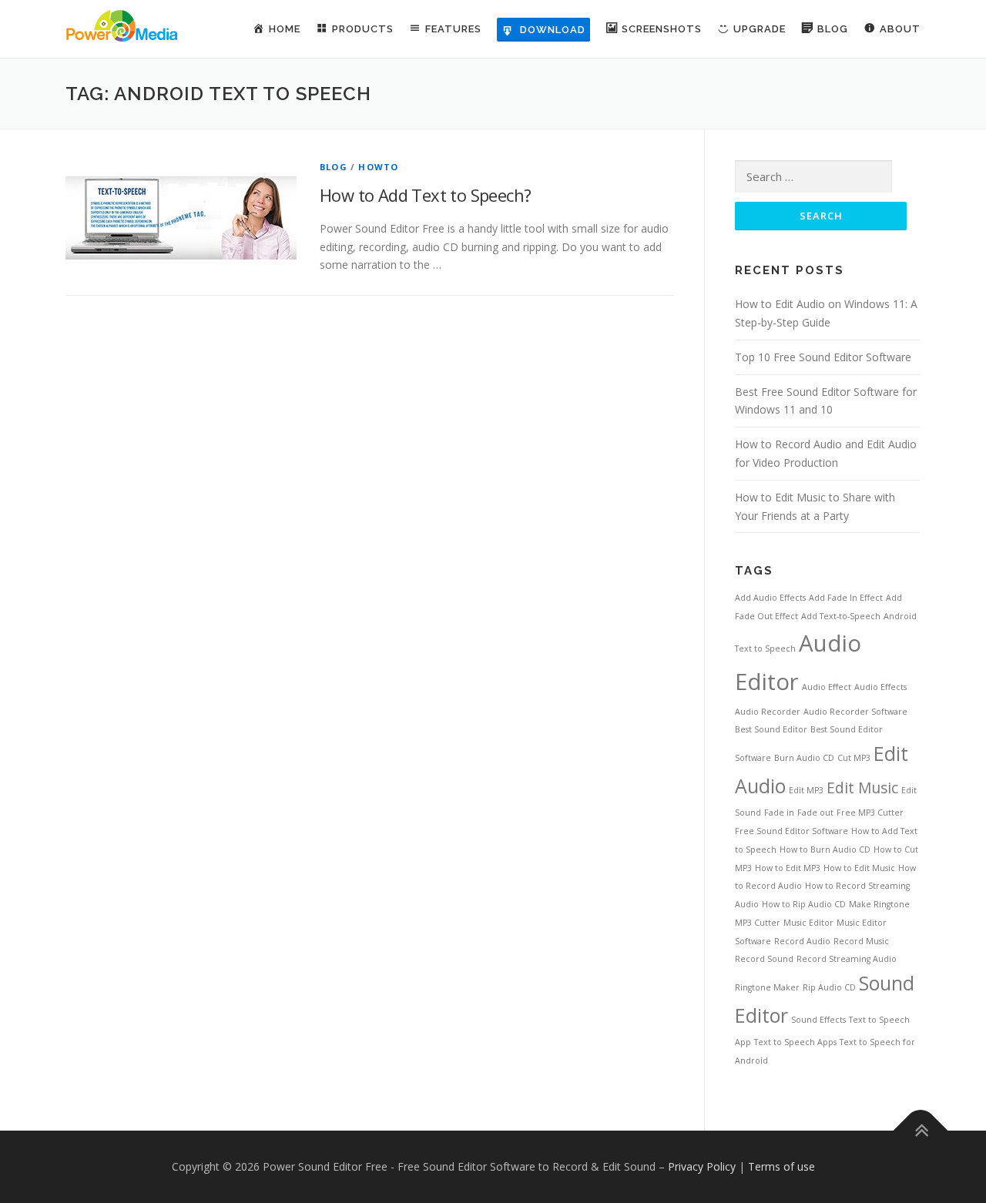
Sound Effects (818, 1019)
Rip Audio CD (829, 987)
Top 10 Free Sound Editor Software (823, 357)
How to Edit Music (859, 868)
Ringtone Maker (767, 987)
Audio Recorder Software (855, 711)
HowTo (378, 167)
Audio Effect (826, 687)
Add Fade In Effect (846, 597)
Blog (333, 167)
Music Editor (808, 922)
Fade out (815, 812)
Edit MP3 (806, 790)
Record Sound (764, 958)
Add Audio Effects (770, 597)
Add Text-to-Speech (840, 616)
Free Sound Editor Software (791, 831)
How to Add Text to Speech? (425, 194)
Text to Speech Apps (795, 1042)
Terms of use (781, 1166)
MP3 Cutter (757, 922)
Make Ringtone (879, 904)
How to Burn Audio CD (825, 849)
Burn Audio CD (804, 757)
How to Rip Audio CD (804, 904)
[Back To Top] (921, 1130)
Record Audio (802, 941)
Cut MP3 (853, 757)
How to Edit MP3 (787, 868)
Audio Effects (880, 687)
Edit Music (862, 788)
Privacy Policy (702, 1166)
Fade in (779, 812)
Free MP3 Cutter (870, 812)
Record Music (861, 941)
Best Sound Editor (771, 729)
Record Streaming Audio (847, 958)
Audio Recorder (767, 711)
